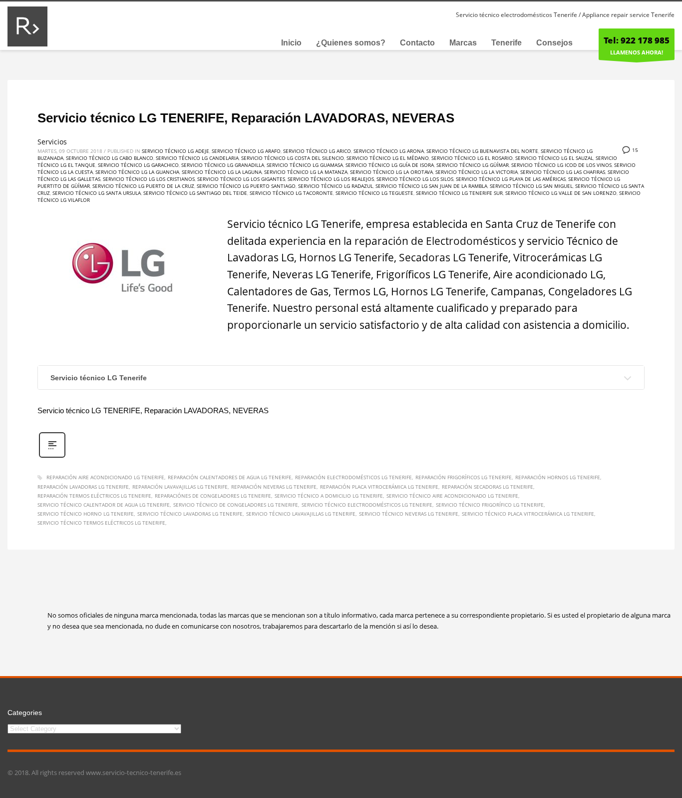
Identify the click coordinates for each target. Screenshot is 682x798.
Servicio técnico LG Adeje (175, 150)
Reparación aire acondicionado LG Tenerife (105, 477)
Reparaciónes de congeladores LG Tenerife (213, 495)
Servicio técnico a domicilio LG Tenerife (329, 495)
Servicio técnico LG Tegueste (374, 192)
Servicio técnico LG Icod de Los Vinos (561, 164)
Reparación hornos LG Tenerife (557, 477)
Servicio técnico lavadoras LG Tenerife (190, 513)
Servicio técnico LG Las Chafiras (562, 171)
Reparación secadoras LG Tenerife (487, 486)
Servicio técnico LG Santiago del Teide (195, 192)
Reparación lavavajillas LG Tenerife (180, 486)
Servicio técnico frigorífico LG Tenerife (490, 504)
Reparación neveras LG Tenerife (274, 486)
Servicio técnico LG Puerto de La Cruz (143, 185)
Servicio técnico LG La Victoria (476, 171)
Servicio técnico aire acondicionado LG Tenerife (452, 495)
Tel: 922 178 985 (637, 40)
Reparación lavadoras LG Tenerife (83, 486)
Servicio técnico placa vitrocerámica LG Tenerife (528, 513)
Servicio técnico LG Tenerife (98, 378)
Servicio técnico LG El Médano (387, 157)
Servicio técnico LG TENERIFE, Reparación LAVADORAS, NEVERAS (245, 117)
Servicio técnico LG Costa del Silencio (292, 157)
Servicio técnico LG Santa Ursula (96, 192)
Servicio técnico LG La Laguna (222, 171)
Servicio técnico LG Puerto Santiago (246, 185)
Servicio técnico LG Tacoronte (291, 192)
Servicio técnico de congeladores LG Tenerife (235, 504)
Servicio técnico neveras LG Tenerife (408, 513)
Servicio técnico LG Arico (317, 150)
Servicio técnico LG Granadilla (222, 164)
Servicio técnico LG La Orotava (391, 171)
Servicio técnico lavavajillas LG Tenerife (300, 513)
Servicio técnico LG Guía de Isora (389, 164)
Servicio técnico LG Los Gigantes (241, 178)
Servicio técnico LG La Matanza (305, 171)
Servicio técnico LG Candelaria (197, 157)
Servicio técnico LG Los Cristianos (149, 178)
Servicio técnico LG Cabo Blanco (109, 157)
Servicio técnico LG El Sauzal (554, 157)
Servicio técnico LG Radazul (335, 185)
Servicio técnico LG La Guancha (137, 171)
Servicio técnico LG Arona (388, 150)
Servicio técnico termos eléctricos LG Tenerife (101, 522)
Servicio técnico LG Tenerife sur (459, 192)
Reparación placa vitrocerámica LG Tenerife (379, 486)
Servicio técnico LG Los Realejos (331, 178)
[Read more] (52, 456)
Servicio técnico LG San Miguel (531, 185)
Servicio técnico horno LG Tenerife (85, 513)
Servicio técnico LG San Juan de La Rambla (431, 185)
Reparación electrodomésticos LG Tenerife (353, 477)
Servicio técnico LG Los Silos (414, 178)
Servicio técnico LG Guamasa (305, 164)
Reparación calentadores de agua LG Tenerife (230, 477)
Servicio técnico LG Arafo (246, 150)
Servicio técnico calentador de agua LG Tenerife (103, 504)
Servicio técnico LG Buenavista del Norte (482, 150)
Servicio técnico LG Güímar (472, 164)
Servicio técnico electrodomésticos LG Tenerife (367, 504)
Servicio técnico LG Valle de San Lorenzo (561, 192)
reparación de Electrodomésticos (435, 241)
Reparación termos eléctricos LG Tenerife (94, 495)
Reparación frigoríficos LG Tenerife (463, 477)
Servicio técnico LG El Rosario (472, 157)
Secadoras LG (432, 257)
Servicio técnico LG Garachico (138, 164)
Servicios (52, 141)
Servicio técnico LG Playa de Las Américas (511, 178)
